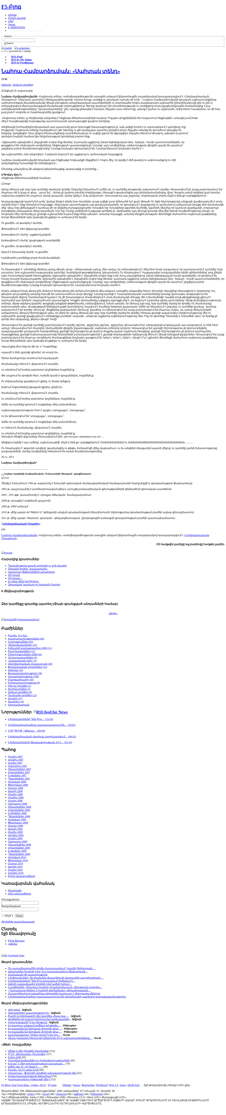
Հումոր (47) (15, 698)
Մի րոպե (14, 575)
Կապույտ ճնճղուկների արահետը (31, 572)
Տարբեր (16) (16, 701)
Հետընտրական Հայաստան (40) (30, 663)
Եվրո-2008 (14, 1057)
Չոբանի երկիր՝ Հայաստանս (27, 568)
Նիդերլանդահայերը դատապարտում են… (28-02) (42, 725)
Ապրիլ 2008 (15, 791)
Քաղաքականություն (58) (25, 673)
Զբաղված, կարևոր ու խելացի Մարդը (34, 584)
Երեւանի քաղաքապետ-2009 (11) (30, 648)
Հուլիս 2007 (15, 762)
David (46, 1094)
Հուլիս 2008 (15, 800)
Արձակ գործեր (23, 84)
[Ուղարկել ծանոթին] (6, 552)
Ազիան (6, 84)
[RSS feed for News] (51, 712)
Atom (123, 1085)
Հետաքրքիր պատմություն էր (28, 1013)
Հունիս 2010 (15, 873)
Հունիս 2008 (15, 797)
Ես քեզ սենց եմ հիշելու (23, 581)
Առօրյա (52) (15, 670)
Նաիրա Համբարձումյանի (19, 535)
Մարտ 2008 (15, 788)
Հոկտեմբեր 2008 (19, 810)
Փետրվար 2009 (18, 822)
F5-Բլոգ (11, 7)
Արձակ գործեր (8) (20, 692)
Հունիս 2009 (15, 835)
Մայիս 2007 (15, 756)
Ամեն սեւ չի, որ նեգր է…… (25, 1066)
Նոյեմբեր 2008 (17, 813)
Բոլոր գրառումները (21, 876)
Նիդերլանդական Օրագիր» (21, 523)
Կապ (76, 1085)
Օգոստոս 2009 (17, 841)
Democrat (61, 1094)
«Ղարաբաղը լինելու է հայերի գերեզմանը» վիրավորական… (49, 990)
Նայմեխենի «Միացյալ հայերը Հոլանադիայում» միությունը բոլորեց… (55, 987)
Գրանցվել (15, 890)
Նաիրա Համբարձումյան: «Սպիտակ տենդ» (60, 71)
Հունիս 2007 (15, 759)
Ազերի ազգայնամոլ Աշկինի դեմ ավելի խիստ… (40, 984)
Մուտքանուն (10, 899)
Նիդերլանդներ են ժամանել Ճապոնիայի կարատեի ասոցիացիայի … (56, 977)
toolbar (5, 51)
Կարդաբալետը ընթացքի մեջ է (29, 1079)
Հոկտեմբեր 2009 (19, 847)
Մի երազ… (15, 578)
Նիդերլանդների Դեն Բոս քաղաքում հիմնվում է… (41, 981)
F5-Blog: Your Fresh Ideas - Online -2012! (23, 1085)
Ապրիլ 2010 (15, 866)
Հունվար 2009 (17, 819)
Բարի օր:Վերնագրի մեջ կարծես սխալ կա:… (38, 1016)
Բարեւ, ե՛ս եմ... (18, 635)
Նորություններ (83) (20, 641)
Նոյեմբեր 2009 (17, 851)
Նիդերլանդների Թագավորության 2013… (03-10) (40, 742)
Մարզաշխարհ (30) (21, 679)
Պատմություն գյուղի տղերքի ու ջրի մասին (37, 565)
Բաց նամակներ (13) (21, 651)
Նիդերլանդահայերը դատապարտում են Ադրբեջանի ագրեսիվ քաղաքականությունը (67, 996)
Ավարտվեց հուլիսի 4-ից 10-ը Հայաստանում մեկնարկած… (48, 971)
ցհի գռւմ (14, 1009)
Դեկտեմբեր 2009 (19, 854)
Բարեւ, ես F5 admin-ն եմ (23, 1069)
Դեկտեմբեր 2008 (19, 816)
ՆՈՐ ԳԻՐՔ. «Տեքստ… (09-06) (26, 730)
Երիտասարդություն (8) (24, 682)
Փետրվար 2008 (18, 785)
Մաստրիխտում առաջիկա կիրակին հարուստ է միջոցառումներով (54, 993)
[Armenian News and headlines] (22, 48)
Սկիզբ (66, 1085)
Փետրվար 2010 (18, 860)
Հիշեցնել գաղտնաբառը (18, 921)
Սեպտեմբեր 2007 (19, 769)
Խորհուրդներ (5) (19, 689)
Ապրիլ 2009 (15, 829)
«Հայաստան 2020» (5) (22, 660)
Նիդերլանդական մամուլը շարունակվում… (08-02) (42, 736)
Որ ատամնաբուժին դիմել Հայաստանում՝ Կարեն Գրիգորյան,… (52, 968)
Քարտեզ (88, 1085)
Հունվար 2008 (17, 781)
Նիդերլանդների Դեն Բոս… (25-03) (30, 719)
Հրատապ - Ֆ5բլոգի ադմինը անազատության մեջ (42, 1073)
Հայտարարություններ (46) (26, 638)
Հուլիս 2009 (15, 838)
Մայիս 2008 (15, 794)
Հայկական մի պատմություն (27, 974)
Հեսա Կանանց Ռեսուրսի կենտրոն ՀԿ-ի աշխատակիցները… (50, 1038)
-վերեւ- (113, 613)
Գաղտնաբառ (11, 906)
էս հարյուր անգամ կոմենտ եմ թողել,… (34, 1025)
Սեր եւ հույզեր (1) (19, 685)
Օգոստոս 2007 (17, 766)
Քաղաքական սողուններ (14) (27, 667)
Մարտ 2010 (15, 863)
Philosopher (97, 1094)
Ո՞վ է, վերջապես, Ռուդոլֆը (26, 1054)
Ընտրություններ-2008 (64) (25, 654)
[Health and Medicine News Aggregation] (6, 48)
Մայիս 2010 (15, 869)
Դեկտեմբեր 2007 (19, 778)
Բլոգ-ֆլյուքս (16, 940)
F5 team (52, 1085)
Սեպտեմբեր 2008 (19, 807)
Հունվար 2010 (17, 857)
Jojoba (30, 1094)
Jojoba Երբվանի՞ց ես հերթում (28, 1022)
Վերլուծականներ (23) (22, 645)
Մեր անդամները (19, 893)
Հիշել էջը (133, 1085)
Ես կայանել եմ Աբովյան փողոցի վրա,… (35, 1028)
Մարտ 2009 (15, 825)
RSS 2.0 (113, 1085)
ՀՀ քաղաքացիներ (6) (22, 657)
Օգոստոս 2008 (17, 803)
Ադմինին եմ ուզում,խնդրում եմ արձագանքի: (39, 1019)
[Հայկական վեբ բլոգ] (12, 955)
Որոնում (101, 1085)
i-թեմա (12, 943)
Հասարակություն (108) (23, 676)
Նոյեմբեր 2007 (17, 775)
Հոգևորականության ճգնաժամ (30, 1076)
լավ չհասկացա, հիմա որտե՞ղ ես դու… (34, 1035)
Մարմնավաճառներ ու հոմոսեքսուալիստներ (39, 1060)
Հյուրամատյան (18, 704)
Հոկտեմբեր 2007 (19, 772)
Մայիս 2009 (15, 832)
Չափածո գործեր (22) (22, 695)
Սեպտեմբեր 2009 (19, 844)
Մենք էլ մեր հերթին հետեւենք (28, 1051)
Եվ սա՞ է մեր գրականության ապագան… (36, 1063)
